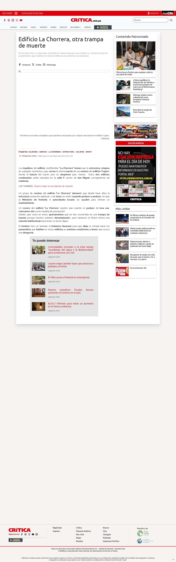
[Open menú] (16, 13)
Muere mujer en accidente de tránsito (53, 186)
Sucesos (13, 27)
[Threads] (9, 20)
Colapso (80, 152)
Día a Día (80, 534)
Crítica (79, 528)
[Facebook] (5, 20)
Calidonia (33, 152)
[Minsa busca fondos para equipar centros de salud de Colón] (135, 55)
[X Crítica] (17, 20)
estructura (68, 152)
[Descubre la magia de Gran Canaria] (123, 111)
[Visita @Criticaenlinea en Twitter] (25, 534)
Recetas (79, 541)
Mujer (78, 538)
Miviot (89, 152)
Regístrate (57, 528)
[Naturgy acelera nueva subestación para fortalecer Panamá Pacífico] (123, 99)
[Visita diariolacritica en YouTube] (33, 534)
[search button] (171, 20)
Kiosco (106, 528)
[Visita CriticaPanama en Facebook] (22, 534)
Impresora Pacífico (111, 541)
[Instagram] (13, 20)
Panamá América (83, 531)
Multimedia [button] (75, 27)
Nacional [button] (24, 27)
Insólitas (63, 27)
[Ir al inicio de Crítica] (87, 20)
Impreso (87, 27)
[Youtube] (21, 20)
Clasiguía (107, 534)
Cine (105, 531)
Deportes (43, 27)
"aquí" (124, 560)
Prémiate (107, 538)
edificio (43, 152)
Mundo (53, 27)
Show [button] (33, 27)
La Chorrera (55, 152)
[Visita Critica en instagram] (37, 534)
